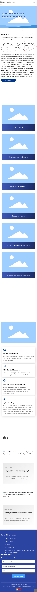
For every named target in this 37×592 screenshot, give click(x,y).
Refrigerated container (18, 186)
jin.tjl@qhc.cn (8, 544)
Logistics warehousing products (18, 245)
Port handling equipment (18, 157)
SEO (34, 586)
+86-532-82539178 (10, 538)
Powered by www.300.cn (25, 586)
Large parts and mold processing (18, 275)
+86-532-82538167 (10, 541)
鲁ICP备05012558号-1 (9, 586)
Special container (18, 216)
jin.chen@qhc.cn (9, 547)
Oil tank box (18, 127)
